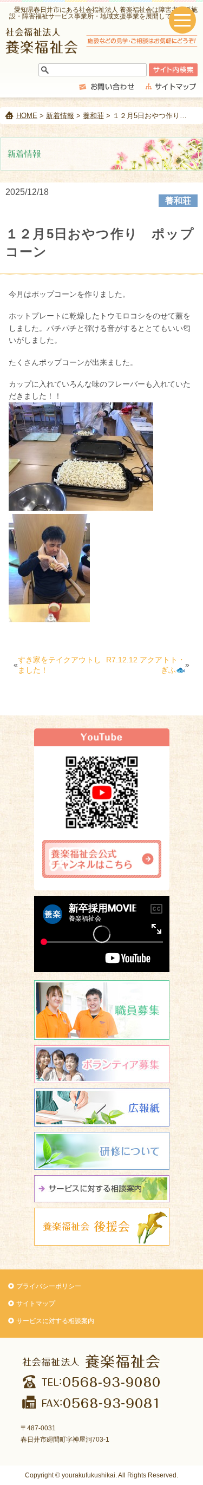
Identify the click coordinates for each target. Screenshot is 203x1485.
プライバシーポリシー (48, 1286)
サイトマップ (35, 1303)
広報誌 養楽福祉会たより (101, 1107)
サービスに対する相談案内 (55, 1321)
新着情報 (60, 116)
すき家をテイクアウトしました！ (59, 665)
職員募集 (101, 1010)
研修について (101, 1151)
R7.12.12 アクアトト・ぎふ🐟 (145, 665)
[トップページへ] (101, 50)
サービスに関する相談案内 (101, 1188)
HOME (26, 116)
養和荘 (93, 116)
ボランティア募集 (101, 1064)
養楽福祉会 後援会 (101, 1227)
